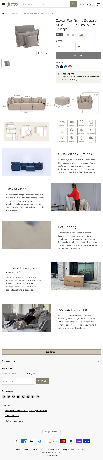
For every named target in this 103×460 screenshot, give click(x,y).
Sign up (42, 381)
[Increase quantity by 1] (79, 46)
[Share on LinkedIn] (65, 66)
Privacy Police (82, 450)
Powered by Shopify (51, 455)
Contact (18, 450)
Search (27, 450)
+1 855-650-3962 (12, 416)
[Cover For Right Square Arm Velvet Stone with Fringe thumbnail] (7, 63)
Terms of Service (39, 450)
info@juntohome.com (14, 421)
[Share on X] (61, 66)
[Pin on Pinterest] (70, 66)
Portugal (50, 432)
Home (4, 14)
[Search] (73, 4)
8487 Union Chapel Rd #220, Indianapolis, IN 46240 (26, 411)
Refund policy (53, 450)
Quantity (59, 41)
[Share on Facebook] (57, 66)
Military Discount (68, 450)
